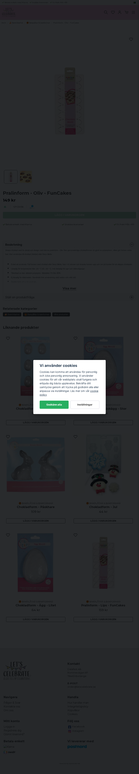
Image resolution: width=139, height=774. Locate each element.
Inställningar (84, 404)
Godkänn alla (54, 404)
